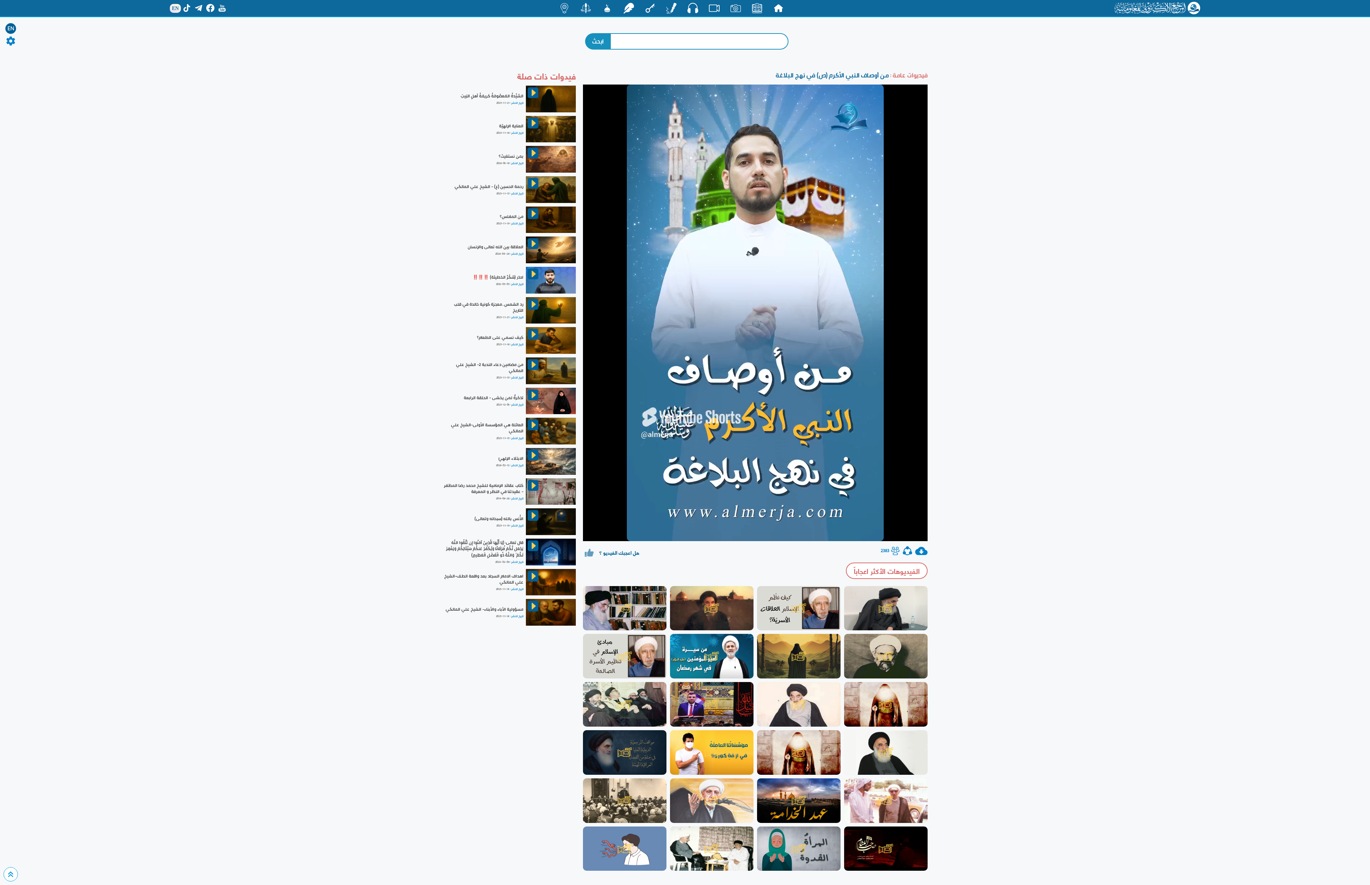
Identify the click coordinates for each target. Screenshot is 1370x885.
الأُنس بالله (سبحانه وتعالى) (499, 519)
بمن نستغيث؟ (511, 156)
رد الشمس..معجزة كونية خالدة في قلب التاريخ (488, 307)
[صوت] (692, 8)
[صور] (735, 8)
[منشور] (585, 8)
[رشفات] (628, 8)
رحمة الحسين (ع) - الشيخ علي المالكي (489, 186)
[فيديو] (714, 8)
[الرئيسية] (778, 8)
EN (10, 28)
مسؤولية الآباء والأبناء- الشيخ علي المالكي (484, 609)
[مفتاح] (650, 8)
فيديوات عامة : (908, 75)
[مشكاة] (607, 8)
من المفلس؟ (511, 216)
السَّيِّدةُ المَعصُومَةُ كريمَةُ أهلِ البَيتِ (492, 96)
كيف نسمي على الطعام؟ (500, 337)
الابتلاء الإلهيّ (510, 458)
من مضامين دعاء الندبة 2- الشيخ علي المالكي (489, 368)
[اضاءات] (564, 8)
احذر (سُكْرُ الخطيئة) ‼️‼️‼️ (498, 277)
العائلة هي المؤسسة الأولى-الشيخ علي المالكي (487, 428)
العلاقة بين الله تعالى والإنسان (495, 247)
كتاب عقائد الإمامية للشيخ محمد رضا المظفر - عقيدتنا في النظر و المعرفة (483, 488)
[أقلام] (671, 8)
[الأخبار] (757, 8)
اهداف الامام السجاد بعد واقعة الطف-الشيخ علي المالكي (483, 579)
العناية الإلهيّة (511, 126)
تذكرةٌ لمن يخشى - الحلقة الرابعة (493, 398)
